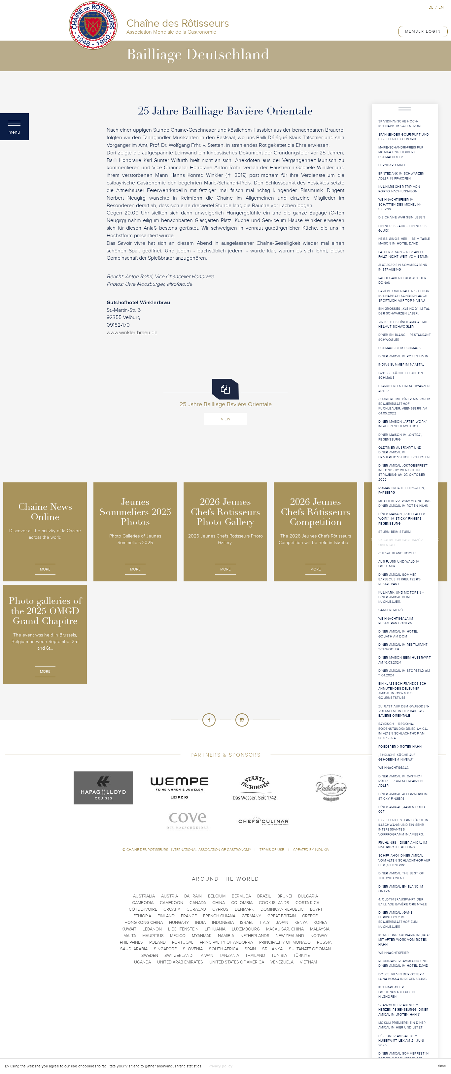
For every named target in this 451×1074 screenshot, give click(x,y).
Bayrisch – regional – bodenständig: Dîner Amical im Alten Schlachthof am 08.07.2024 (403, 731)
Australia (144, 896)
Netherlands (254, 935)
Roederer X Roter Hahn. (400, 747)
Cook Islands (274, 902)
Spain (250, 949)
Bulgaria (308, 896)
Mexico (178, 935)
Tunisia (279, 955)
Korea (320, 922)
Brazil (264, 896)
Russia (324, 942)
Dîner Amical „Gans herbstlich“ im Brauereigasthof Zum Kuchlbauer (398, 920)
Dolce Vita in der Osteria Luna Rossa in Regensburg (402, 976)
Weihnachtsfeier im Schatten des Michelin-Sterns (399, 204)
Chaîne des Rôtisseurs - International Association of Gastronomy (188, 850)
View (225, 419)
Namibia (226, 935)
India (200, 922)
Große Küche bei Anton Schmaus (400, 375)
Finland (166, 916)
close (442, 1066)
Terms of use (272, 850)
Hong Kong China (143, 922)
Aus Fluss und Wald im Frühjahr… (398, 564)
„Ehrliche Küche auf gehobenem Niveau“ (397, 757)
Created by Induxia (311, 850)
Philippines (131, 942)
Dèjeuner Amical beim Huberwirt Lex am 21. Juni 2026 (401, 1041)
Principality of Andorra (226, 942)
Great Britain (281, 916)
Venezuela (282, 962)
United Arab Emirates (180, 962)
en (440, 7)
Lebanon (152, 929)
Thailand (255, 955)
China (218, 902)
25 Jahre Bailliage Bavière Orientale (401, 542)
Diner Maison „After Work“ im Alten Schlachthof (402, 424)
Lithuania (215, 929)
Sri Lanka (272, 949)
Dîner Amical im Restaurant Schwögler (403, 647)
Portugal (182, 942)
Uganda (142, 962)
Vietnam (308, 962)
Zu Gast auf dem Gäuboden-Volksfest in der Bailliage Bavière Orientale (403, 711)
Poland (157, 942)
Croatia (171, 909)
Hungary (179, 922)
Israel (247, 922)
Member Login (423, 31)
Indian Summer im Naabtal (401, 365)
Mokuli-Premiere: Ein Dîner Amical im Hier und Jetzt (402, 1025)
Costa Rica (307, 902)
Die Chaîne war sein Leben (401, 217)
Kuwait (128, 929)
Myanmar (202, 935)
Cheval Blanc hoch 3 (397, 553)
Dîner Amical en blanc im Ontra (400, 889)
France (189, 916)
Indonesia (223, 922)
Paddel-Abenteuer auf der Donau (402, 280)
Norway (319, 935)
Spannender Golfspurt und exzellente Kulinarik (403, 137)
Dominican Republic (282, 909)
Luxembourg (246, 929)
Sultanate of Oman (310, 949)
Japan (282, 922)
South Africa (223, 949)
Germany (251, 916)
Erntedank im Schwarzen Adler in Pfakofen (401, 176)
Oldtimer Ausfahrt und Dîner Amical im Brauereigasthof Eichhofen (404, 452)
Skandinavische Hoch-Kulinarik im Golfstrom (399, 123)
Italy (265, 922)
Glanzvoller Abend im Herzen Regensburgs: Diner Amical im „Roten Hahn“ (403, 1010)
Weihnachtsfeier (393, 953)
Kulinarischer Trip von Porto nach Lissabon (399, 189)
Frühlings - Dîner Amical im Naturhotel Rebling (402, 845)
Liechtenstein (183, 929)
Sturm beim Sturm (394, 532)
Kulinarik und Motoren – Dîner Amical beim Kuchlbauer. (401, 597)
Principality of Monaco (285, 942)
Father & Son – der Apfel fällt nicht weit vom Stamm (403, 254)
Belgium (217, 896)
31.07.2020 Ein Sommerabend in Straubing (403, 267)
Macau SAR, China (285, 929)
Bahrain (193, 896)
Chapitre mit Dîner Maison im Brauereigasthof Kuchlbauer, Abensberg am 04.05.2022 (404, 406)
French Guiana (219, 916)
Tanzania (229, 955)
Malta (129, 935)
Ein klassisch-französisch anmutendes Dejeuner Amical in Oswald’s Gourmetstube (402, 691)
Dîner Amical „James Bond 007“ (401, 809)
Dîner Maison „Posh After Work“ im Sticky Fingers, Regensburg (401, 519)
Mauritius (153, 935)
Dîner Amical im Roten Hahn (403, 356)
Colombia (242, 902)
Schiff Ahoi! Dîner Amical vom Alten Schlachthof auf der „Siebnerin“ (404, 860)
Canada (198, 902)
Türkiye (301, 955)
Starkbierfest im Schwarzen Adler (404, 388)
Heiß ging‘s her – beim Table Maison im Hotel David (404, 241)
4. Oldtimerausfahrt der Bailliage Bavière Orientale (402, 901)
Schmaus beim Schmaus (399, 348)
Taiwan (206, 955)
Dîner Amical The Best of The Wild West (401, 875)
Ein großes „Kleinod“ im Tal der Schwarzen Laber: (404, 311)
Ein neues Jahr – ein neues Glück (402, 228)
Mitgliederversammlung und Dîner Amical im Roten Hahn (404, 503)
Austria (169, 896)
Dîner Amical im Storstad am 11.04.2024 (404, 673)
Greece (310, 916)
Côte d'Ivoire (143, 909)
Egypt (316, 909)
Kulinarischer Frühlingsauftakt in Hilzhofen (396, 992)
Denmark (244, 909)
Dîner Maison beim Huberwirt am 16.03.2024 (404, 660)
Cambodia (143, 902)
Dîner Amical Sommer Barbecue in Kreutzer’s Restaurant (399, 579)
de (431, 7)
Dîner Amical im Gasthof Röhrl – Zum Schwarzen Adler (400, 781)
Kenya (301, 922)
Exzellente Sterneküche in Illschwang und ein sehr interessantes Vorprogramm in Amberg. (403, 827)
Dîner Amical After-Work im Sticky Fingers (403, 796)
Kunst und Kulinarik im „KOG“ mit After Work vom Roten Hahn (404, 940)
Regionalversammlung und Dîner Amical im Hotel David (403, 963)
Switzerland (178, 955)
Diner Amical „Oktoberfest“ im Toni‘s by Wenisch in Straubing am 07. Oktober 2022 (403, 473)
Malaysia (320, 929)
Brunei (284, 896)
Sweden (149, 955)
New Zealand (290, 935)
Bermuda (241, 896)
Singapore (165, 949)
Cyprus (220, 909)
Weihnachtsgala (393, 768)
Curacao (196, 909)
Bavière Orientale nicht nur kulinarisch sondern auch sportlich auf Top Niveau (403, 296)
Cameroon (171, 902)
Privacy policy (220, 1066)
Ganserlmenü (390, 610)
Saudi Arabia (134, 949)
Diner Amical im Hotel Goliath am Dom (398, 634)
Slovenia (193, 949)
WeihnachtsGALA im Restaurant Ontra (395, 621)
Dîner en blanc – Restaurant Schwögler (404, 337)
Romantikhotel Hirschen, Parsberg (401, 490)
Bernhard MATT (392, 165)
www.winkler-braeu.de (132, 332)
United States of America (236, 962)
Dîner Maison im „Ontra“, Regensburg (400, 437)
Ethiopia (142, 916)
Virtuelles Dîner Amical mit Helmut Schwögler (403, 324)
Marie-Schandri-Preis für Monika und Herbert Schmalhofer (400, 152)
